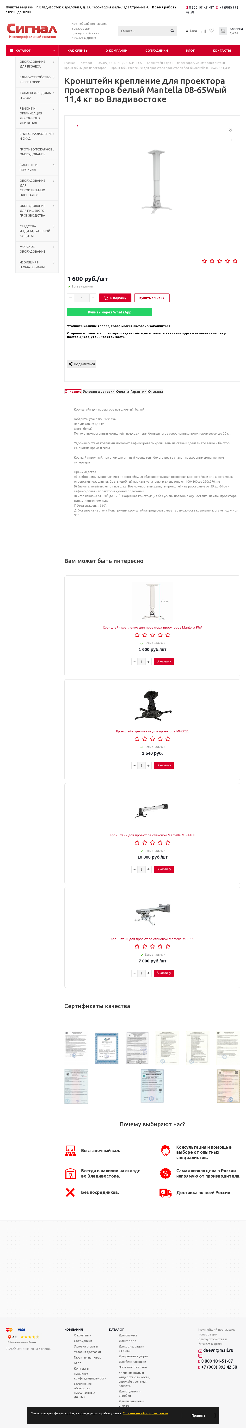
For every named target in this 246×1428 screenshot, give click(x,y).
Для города (127, 1340)
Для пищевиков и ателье (131, 1403)
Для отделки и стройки (130, 1393)
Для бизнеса (128, 1335)
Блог (190, 50)
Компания (73, 1329)
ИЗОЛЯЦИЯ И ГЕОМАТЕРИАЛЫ (32, 265)
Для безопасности (132, 1361)
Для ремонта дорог (133, 1356)
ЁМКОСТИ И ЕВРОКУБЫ (28, 167)
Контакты (222, 50)
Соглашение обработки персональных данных (84, 1390)
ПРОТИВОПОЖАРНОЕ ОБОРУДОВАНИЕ (36, 152)
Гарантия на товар (87, 1357)
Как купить (78, 50)
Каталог (23, 50)
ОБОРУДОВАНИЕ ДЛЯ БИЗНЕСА (32, 64)
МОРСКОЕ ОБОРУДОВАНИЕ (32, 249)
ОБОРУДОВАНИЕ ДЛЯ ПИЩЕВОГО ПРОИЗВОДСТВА (32, 210)
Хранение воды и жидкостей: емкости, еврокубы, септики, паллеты (134, 1379)
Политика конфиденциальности (90, 1376)
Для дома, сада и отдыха (131, 1348)
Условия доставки (87, 1351)
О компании (116, 50)
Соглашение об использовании (145, 1413)
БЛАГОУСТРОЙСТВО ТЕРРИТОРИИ (35, 79)
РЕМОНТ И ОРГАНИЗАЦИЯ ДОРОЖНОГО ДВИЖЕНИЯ (31, 116)
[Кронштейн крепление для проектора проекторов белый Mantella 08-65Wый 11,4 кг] (157, 187)
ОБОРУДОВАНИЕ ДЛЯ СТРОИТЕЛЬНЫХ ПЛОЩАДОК (32, 188)
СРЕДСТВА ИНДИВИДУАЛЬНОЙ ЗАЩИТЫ (35, 230)
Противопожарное (133, 1367)
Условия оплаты (86, 1346)
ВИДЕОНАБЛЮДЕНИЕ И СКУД (36, 136)
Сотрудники (156, 50)
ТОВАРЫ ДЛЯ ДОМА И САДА (35, 95)
